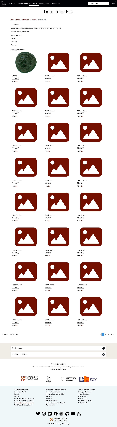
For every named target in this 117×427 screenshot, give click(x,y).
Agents (34, 19)
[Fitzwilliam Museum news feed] (79, 413)
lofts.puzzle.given (27, 405)
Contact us (49, 396)
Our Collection (33, 3)
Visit (15, 3)
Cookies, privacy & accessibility (55, 394)
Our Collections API (52, 400)
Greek (14, 76)
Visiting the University (84, 392)
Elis (16, 81)
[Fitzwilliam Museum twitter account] (38, 413)
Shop (59, 3)
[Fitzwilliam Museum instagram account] (44, 413)
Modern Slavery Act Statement (55, 403)
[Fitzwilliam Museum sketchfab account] (61, 413)
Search (113, 3)
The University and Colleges (86, 389)
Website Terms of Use (52, 392)
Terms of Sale (50, 405)
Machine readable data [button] (20, 354)
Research (53, 3)
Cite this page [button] (17, 348)
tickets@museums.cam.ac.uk (24, 403)
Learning (41, 3)
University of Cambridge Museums (56, 389)
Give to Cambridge (83, 394)
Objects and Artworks (22, 19)
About (47, 3)
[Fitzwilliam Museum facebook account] (50, 413)
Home (11, 3)
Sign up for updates (58, 364)
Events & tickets (23, 3)
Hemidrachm (49, 76)
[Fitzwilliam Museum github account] (67, 413)
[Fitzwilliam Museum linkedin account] (56, 413)
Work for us (49, 398)
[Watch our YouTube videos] (73, 413)
